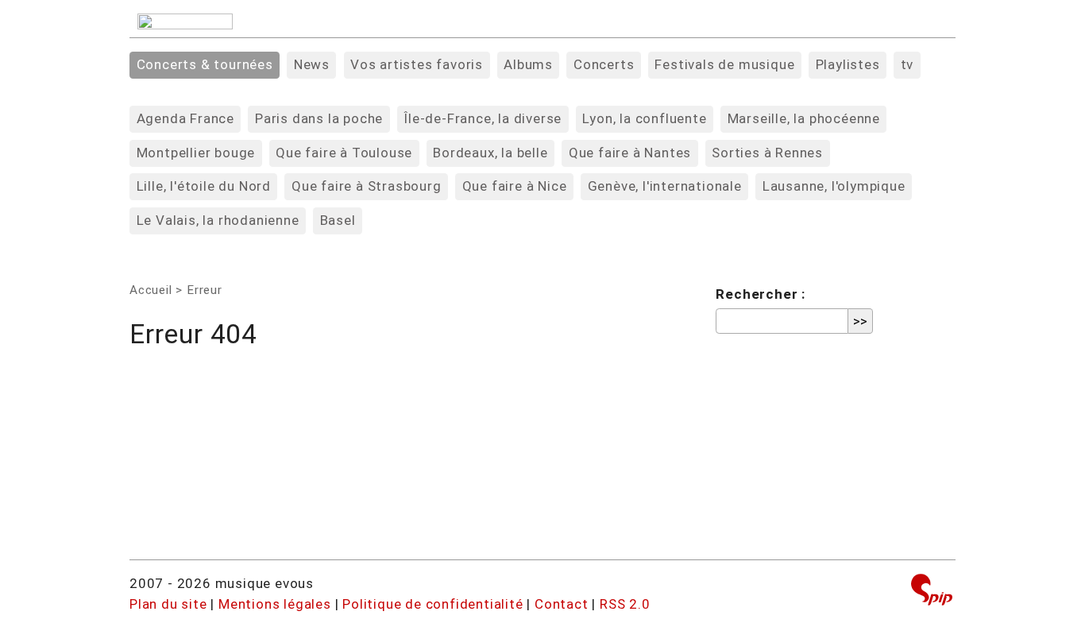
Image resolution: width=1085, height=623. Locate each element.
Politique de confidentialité (432, 604)
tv (907, 64)
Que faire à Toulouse (344, 153)
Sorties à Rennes (767, 153)
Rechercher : (760, 294)
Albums (528, 64)
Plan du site (168, 604)
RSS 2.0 (625, 604)
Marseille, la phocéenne (804, 118)
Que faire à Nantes (630, 153)
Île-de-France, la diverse (482, 118)
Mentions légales (274, 604)
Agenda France (185, 118)
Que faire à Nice (514, 186)
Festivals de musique (724, 64)
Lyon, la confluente (644, 118)
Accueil (150, 290)
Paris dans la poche (319, 118)
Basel (338, 220)
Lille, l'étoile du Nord (204, 186)
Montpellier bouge (196, 153)
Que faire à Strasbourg (367, 186)
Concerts (603, 64)
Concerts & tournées (205, 64)
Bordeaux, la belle (490, 153)
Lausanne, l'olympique (834, 186)
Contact (562, 604)
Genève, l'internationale (665, 186)
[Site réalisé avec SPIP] (932, 591)
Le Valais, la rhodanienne (218, 220)
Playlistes (848, 64)
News (312, 64)
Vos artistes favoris (416, 64)
